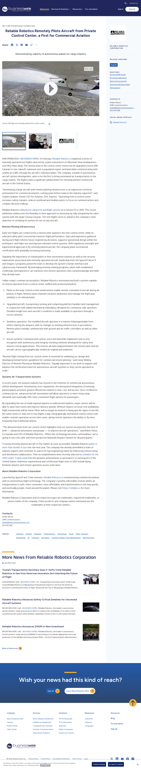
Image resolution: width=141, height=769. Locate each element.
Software (19, 534)
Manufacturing (88, 538)
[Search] (126, 3)
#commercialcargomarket (120, 84)
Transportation (49, 534)
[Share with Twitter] (17, 45)
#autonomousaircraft (118, 81)
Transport (35, 538)
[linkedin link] (117, 759)
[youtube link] (122, 759)
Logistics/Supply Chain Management (66, 538)
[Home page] (16, 9)
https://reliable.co (71, 487)
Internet (28, 534)
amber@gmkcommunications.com (15, 522)
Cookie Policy (45, 765)
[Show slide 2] (40, 141)
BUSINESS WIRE (29, 158)
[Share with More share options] (36, 45)
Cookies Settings (99, 764)
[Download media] (49, 123)
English (114, 65)
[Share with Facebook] (21, 45)
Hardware (37, 534)
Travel (71, 534)
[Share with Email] (26, 45)
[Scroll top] (133, 703)
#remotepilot (115, 88)
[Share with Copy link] (31, 45)
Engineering (20, 538)
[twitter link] (111, 759)
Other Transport (81, 534)
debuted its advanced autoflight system (40, 209)
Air (28, 538)
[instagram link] (133, 759)
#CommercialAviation (118, 78)
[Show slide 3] (67, 141)
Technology (62, 534)
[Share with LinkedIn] (12, 45)
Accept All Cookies (116, 764)
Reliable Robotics (61, 158)
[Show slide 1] (14, 141)
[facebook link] (127, 759)
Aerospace (45, 538)
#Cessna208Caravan (118, 75)
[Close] (137, 764)
